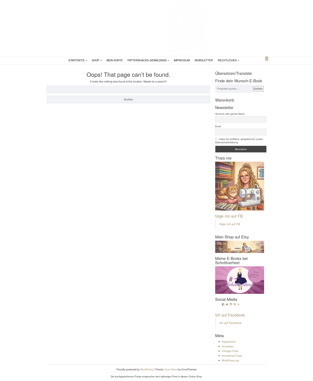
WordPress (146, 369)
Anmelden (228, 346)
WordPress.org (230, 360)
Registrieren (229, 342)
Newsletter (204, 60)
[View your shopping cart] (264, 62)
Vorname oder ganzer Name (230, 113)
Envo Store (170, 369)
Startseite (76, 60)
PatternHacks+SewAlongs (147, 60)
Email (218, 126)
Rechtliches (227, 60)
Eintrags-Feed (230, 351)
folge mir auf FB (229, 216)
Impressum (182, 60)
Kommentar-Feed (232, 356)
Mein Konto (114, 60)
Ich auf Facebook (230, 315)
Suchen (257, 88)
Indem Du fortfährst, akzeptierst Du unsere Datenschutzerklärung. (239, 140)
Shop (96, 60)
